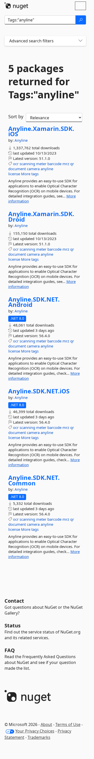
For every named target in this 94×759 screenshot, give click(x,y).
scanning (27, 163)
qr (72, 163)
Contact (14, 600)
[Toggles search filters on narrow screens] (80, 41)
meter (41, 163)
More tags (30, 173)
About (46, 724)
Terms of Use (67, 724)
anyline (47, 168)
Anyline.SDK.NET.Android (34, 302)
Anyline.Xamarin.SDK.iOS (41, 131)
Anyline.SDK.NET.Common (34, 480)
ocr (16, 163)
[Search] (80, 19)
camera (33, 168)
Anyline (21, 140)
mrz (65, 163)
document (17, 168)
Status (13, 625)
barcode (54, 163)
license (14, 173)
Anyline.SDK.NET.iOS (38, 391)
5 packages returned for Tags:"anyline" (43, 81)
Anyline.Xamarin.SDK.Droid (41, 216)
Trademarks (39, 737)
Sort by (15, 116)
